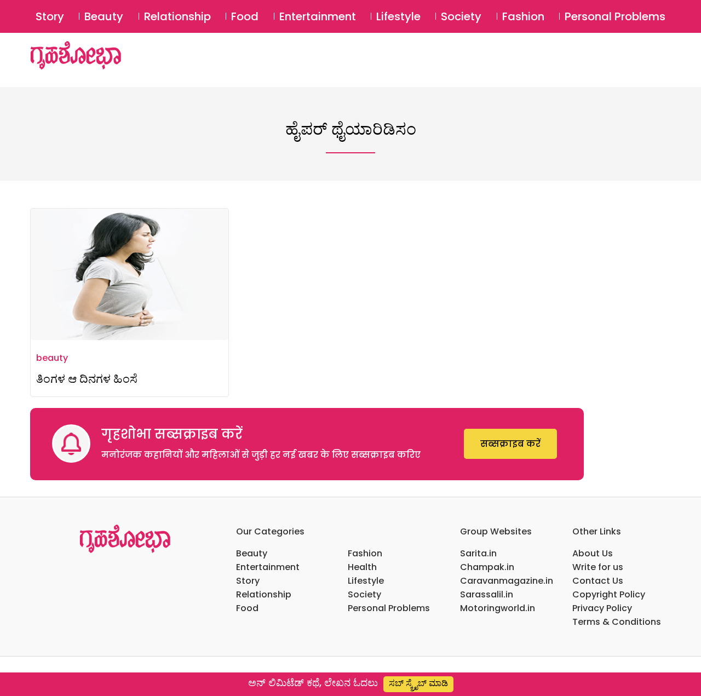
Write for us (597, 567)
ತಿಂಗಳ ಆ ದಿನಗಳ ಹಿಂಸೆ (86, 379)
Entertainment (317, 16)
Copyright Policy (608, 594)
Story (50, 16)
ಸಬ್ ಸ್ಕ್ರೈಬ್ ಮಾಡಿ (418, 683)
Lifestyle (398, 16)
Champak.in (487, 567)
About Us (592, 553)
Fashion (523, 16)
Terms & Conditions (616, 622)
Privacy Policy (602, 608)
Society (461, 16)
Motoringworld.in (497, 608)
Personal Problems (615, 16)
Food (244, 16)
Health (362, 567)
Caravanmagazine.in (506, 580)
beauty (52, 358)
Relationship (177, 16)
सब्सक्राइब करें (510, 444)
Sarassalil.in (486, 594)
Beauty (103, 16)
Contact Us (597, 580)
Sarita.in (478, 553)
